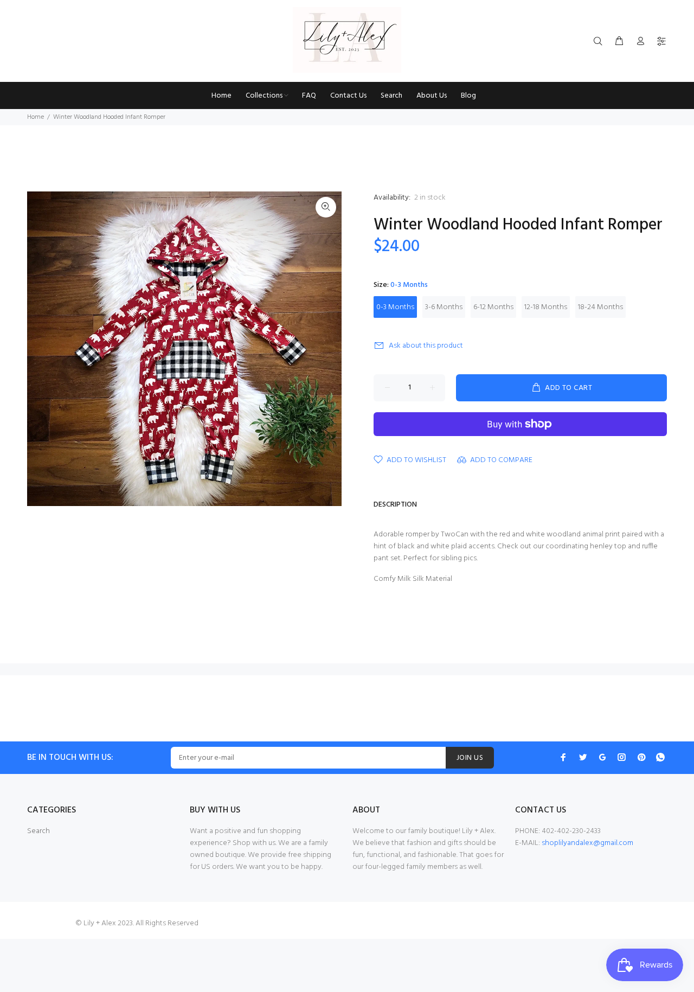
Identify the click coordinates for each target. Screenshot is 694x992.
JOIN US (470, 758)
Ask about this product (426, 346)
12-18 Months (545, 307)
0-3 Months (395, 307)
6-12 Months (493, 307)
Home (35, 117)
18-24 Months (600, 307)
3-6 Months (443, 307)
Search (38, 831)
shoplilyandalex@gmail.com (587, 843)
